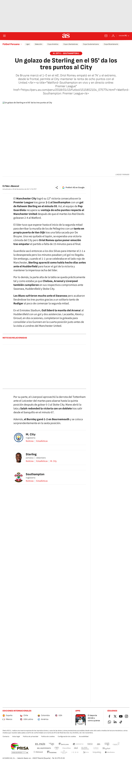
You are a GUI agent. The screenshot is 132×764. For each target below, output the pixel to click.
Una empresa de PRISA (19, 746)
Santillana (63, 743)
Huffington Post (43, 748)
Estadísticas (42, 441)
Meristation (109, 752)
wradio (57, 748)
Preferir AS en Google (75, 187)
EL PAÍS (40, 743)
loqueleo (97, 752)
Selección (38, 44)
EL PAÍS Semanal (85, 748)
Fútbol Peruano (11, 44)
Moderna (52, 752)
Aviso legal (16, 736)
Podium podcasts (64, 752)
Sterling (31, 454)
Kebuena (106, 748)
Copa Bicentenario (111, 44)
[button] (56, 187)
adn (107, 743)
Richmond (38, 752)
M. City (31, 434)
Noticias (30, 441)
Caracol (116, 743)
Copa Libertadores (70, 44)
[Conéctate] (113, 35)
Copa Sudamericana (91, 44)
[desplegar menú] (4, 36)
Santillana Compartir (78, 743)
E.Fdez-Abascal (11, 186)
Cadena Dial (76, 748)
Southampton (35, 474)
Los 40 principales (51, 743)
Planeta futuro (96, 748)
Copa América (52, 44)
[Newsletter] (106, 35)
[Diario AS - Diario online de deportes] (66, 36)
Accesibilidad (83, 736)
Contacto (6, 736)
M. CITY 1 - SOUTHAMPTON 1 (66, 53)
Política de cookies (48, 736)
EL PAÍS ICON (75, 752)
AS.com (98, 743)
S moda (86, 752)
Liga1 (28, 44)
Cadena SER (90, 743)
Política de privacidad (30, 736)
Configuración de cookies (67, 736)
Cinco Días (66, 748)
